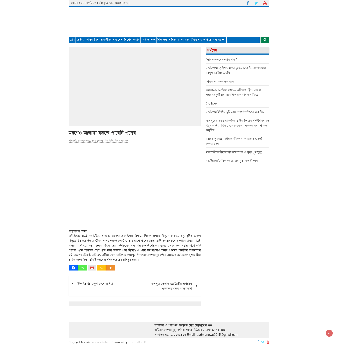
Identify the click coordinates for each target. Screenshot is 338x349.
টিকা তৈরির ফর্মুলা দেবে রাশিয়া (95, 284)
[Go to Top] (329, 333)
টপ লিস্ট (109, 140)
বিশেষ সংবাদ (132, 40)
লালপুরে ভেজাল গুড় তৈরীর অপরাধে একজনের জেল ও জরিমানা (171, 286)
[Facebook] (73, 268)
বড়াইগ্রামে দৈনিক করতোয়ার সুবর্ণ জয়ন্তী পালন (232, 161)
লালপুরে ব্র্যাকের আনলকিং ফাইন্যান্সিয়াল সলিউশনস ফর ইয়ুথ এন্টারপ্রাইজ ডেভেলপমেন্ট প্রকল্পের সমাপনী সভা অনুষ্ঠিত (237, 125)
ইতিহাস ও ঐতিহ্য (201, 40)
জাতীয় (80, 40)
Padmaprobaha (99, 342)
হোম (72, 40)
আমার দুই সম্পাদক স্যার (220, 82)
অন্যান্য (217, 40)
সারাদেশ (117, 40)
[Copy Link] (101, 268)
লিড (116, 140)
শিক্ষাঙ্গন (162, 40)
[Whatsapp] (82, 268)
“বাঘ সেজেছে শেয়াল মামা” (221, 60)
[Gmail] (92, 268)
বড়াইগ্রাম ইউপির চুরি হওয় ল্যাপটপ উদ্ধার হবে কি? (235, 112)
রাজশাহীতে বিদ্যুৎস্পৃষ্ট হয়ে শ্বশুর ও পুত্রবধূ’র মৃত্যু (234, 152)
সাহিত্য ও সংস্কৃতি (179, 40)
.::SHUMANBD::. (138, 342)
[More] (110, 268)
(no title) (211, 104)
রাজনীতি (106, 40)
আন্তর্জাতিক (92, 40)
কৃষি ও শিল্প (148, 40)
